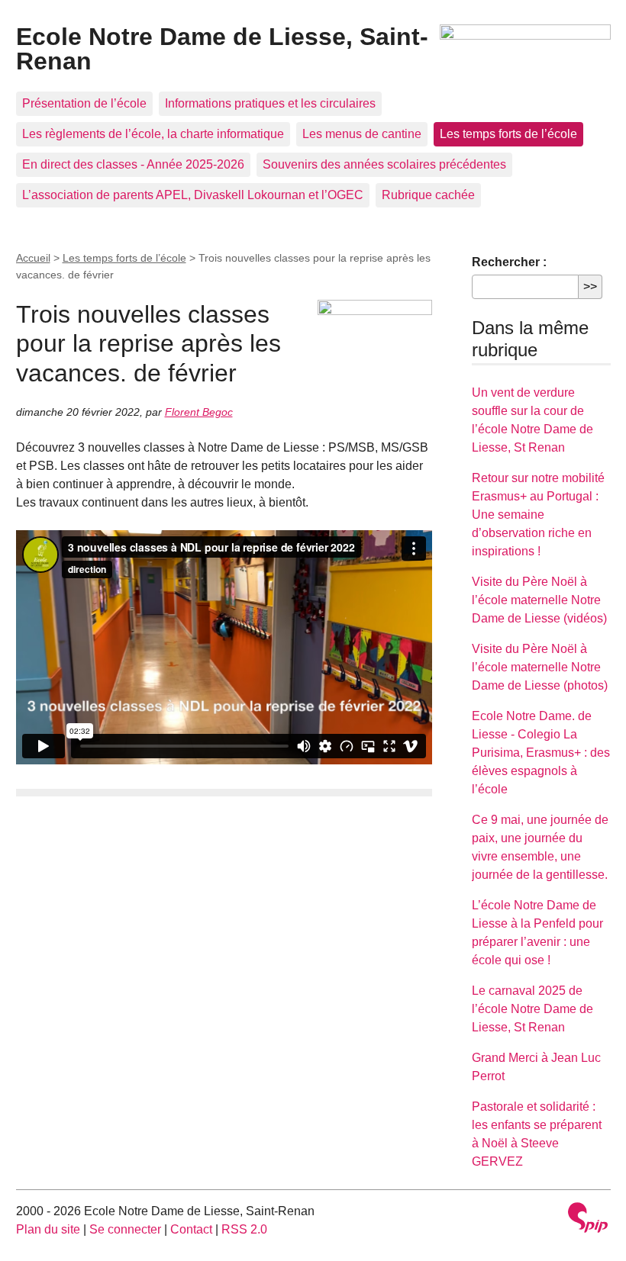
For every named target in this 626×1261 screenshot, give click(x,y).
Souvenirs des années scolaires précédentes (384, 164)
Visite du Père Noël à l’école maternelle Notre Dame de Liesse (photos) (540, 667)
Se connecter (125, 1229)
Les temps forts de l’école (508, 133)
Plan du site (48, 1229)
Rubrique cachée (428, 194)
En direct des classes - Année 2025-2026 (133, 164)
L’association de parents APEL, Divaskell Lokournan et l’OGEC (192, 194)
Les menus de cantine (361, 133)
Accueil (33, 258)
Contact (191, 1229)
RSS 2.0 (244, 1229)
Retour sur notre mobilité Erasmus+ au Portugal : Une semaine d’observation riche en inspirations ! (538, 514)
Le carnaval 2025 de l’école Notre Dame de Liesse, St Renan (532, 1009)
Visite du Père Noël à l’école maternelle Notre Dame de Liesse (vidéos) (539, 600)
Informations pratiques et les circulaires (270, 103)
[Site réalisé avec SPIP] (588, 1219)
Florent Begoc (199, 412)
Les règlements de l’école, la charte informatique (153, 133)
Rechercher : (509, 262)
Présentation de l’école (84, 103)
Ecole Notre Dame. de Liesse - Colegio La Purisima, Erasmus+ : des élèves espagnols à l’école (541, 752)
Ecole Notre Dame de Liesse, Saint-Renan (222, 49)
